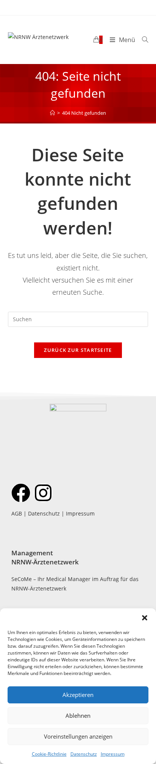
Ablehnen (78, 715)
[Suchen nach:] (142, 40)
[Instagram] (43, 492)
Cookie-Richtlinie (49, 754)
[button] (144, 618)
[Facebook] (20, 492)
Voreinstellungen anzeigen (78, 736)
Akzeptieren (78, 694)
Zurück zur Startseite (78, 350)
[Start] (52, 112)
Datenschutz (83, 754)
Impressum (113, 754)
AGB (16, 513)
